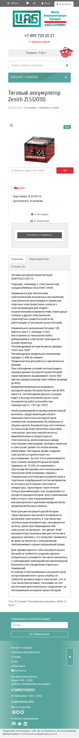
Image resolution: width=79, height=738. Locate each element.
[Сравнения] (34, 3)
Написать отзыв (49, 107)
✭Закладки (18, 665)
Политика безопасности (25, 652)
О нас (14, 661)
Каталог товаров (21, 647)
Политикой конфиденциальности (39, 734)
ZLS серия (20, 601)
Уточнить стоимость (39, 235)
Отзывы (16, 656)
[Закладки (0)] (27, 3)
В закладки (40, 214)
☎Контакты (18, 670)
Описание (17, 259)
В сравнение (41, 220)
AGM (59, 601)
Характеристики (39, 259)
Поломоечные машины (41, 601)
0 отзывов (30, 107)
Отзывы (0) (18, 266)
